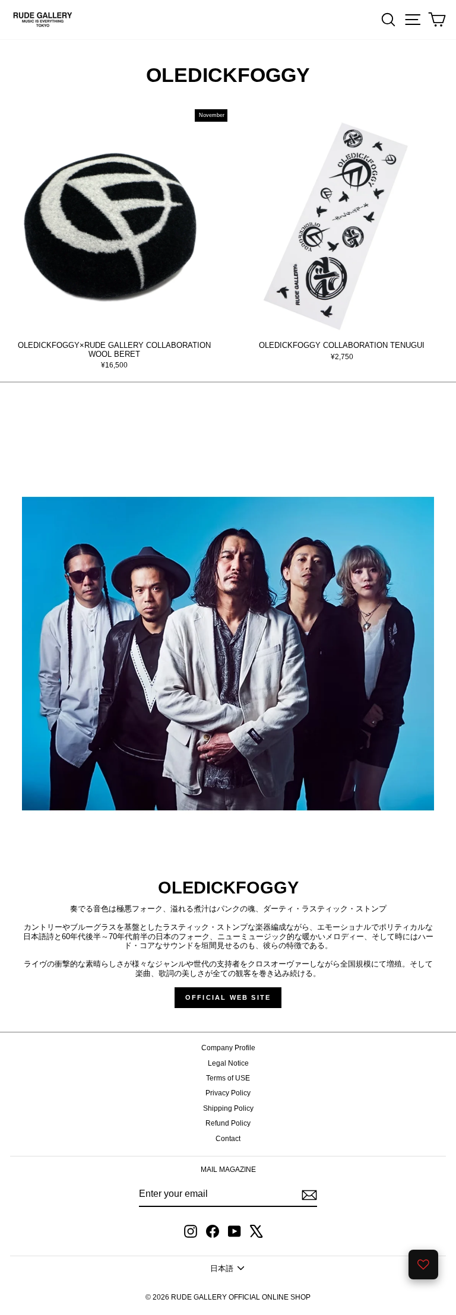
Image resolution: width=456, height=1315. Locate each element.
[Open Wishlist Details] (423, 1264)
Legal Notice (228, 1063)
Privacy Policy (228, 1093)
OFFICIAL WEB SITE (228, 997)
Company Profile (228, 1048)
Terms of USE (228, 1078)
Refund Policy (228, 1123)
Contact (228, 1139)
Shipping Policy (228, 1108)
